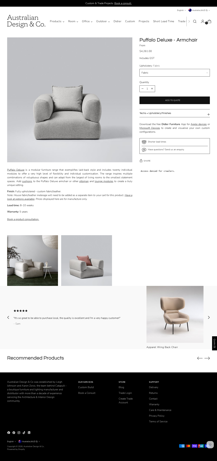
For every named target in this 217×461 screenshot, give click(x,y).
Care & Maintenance (160, 410)
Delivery (153, 387)
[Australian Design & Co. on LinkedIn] (29, 433)
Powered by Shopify (16, 449)
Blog (121, 387)
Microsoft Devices (149, 128)
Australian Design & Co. (34, 446)
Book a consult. (123, 3)
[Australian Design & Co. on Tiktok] (24, 433)
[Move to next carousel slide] (209, 317)
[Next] (189, 21)
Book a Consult (86, 393)
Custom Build (86, 387)
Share (147, 160)
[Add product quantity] (142, 89)
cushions (27, 181)
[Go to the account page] (201, 21)
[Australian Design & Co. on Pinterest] (14, 433)
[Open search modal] (195, 21)
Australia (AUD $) (200, 10)
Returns (153, 393)
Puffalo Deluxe (15, 170)
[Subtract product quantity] (152, 89)
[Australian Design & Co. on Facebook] (9, 433)
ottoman (84, 181)
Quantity (144, 82)
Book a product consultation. (23, 219)
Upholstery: (149, 66)
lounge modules (104, 181)
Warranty (154, 404)
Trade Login (125, 393)
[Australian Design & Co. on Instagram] (19, 433)
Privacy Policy (156, 416)
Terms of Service (158, 421)
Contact (153, 398)
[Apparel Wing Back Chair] (174, 314)
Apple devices (199, 124)
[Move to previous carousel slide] (8, 317)
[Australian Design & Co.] (26, 21)
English (180, 10)
